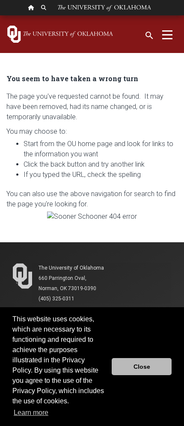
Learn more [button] (31, 412)
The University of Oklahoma (71, 268)
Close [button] (142, 366)
